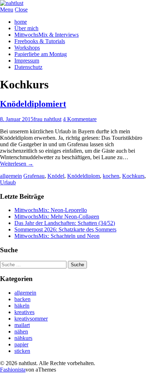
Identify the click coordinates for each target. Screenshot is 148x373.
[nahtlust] (11, 3)
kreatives (24, 312)
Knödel (55, 176)
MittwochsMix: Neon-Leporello (50, 210)
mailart (22, 325)
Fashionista (13, 370)
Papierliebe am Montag (40, 54)
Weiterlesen (16, 164)
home (20, 22)
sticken (22, 351)
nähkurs (23, 338)
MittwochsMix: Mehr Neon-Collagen (56, 216)
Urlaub (8, 182)
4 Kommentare (80, 119)
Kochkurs (133, 176)
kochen (111, 176)
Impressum (26, 60)
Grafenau (34, 176)
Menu (6, 9)
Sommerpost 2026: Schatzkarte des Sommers (65, 229)
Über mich (26, 28)
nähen (21, 331)
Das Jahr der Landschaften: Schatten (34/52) (64, 223)
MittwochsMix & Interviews (46, 35)
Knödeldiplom (83, 176)
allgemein (11, 176)
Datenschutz (28, 67)
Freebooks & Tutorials (39, 41)
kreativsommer (31, 319)
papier (21, 344)
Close (21, 9)
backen (22, 299)
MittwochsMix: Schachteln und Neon (57, 236)
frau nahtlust (47, 119)
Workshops (27, 48)
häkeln (21, 306)
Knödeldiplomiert (33, 104)
